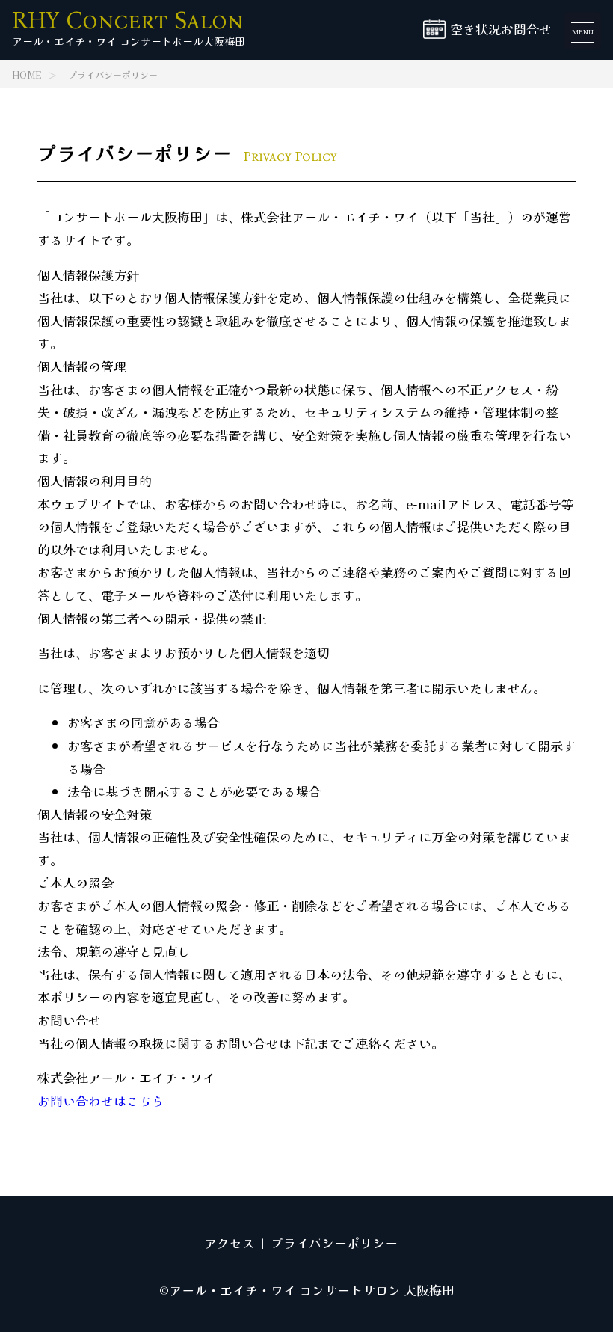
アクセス (229, 1242)
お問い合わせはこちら (100, 1100)
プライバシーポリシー (113, 74)
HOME (26, 74)
